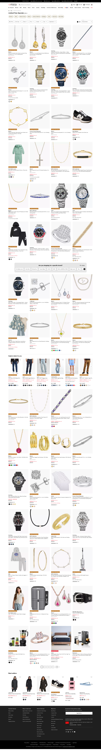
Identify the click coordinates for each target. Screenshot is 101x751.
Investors (52, 717)
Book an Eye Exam (40, 731)
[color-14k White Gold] (9, 101)
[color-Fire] (74, 385)
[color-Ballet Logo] (88, 699)
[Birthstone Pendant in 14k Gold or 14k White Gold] (18, 441)
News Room (53, 723)
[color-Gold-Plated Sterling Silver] (54, 257)
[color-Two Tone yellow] (15, 504)
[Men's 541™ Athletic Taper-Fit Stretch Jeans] (86, 366)
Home (49, 16)
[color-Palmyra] (54, 385)
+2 (75, 385)
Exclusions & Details (73, 724)
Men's (16, 16)
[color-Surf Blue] (66, 385)
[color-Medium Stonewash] (13, 385)
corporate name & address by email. (69, 746)
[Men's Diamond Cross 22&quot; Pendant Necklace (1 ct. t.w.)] (40, 154)
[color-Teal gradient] (13, 544)
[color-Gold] (73, 260)
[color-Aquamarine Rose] (34, 663)
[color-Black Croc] (82, 699)
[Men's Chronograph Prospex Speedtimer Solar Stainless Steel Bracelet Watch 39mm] (61, 196)
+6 (89, 385)
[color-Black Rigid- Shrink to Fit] (25, 385)
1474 (57, 666)
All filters (83, 265)
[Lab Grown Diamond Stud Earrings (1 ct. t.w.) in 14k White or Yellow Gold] (18, 75)
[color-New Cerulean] (72, 385)
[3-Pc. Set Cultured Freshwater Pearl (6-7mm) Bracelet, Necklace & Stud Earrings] (83, 286)
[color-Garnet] (54, 426)
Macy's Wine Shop (40, 721)
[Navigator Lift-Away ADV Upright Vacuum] (83, 559)
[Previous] (9, 37)
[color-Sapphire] (59, 350)
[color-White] (13, 662)
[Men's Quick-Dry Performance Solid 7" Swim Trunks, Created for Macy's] (71, 366)
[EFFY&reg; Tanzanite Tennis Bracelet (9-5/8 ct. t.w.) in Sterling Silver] (40, 196)
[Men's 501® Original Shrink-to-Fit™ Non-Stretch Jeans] (29, 366)
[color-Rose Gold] (77, 260)
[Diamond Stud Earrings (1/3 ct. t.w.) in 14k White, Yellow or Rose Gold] (40, 481)
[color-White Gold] (30, 310)
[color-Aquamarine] (57, 350)
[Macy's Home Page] (12, 4)
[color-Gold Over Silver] (30, 180)
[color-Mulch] (39, 699)
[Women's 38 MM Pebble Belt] (83, 598)
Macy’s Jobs (53, 721)
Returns (9, 719)
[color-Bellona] (56, 385)
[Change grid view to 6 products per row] (79, 21)
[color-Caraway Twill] (80, 385)
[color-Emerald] (56, 350)
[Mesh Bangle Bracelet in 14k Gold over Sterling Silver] (61, 521)
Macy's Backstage (40, 717)
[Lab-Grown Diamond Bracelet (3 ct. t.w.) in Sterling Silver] (40, 116)
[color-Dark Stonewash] (9, 385)
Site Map (52, 725)
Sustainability (53, 727)
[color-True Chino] (86, 385)
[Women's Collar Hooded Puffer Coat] (14, 684)
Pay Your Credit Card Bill (27, 721)
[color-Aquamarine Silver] (38, 663)
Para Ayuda (10, 717)
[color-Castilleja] (88, 385)
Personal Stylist (39, 723)
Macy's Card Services (26, 719)
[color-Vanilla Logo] (86, 699)
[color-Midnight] (82, 385)
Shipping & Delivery (11, 721)
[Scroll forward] (84, 269)
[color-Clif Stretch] (17, 385)
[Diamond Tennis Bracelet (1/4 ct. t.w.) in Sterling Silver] (83, 441)
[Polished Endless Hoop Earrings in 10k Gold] (40, 559)
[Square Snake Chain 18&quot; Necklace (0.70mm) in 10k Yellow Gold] (18, 196)
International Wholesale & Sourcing (57, 719)
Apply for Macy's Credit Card (27, 710)
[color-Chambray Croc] (80, 699)
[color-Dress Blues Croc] (84, 699)
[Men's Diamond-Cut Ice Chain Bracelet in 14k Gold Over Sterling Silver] (18, 401)
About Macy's (53, 710)
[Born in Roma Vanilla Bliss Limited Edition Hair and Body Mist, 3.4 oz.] (71, 684)
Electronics (55, 16)
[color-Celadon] (9, 177)
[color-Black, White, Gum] (73, 139)
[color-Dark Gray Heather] (11, 259)
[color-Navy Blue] (70, 385)
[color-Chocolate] (75, 619)
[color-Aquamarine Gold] (32, 663)
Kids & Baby (61, 16)
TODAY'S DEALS (25, 1)
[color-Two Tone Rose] (13, 504)
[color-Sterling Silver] (52, 257)
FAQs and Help (10, 710)
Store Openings (39, 729)
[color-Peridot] (52, 350)
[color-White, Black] (75, 139)
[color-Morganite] (30, 663)
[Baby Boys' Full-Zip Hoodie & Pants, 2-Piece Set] (18, 154)
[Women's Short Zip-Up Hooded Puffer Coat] (43, 684)
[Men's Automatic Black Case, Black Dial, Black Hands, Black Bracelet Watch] (18, 481)
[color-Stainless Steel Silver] (11, 504)
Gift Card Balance (26, 717)
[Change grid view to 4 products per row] (77, 22)
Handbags (44, 16)
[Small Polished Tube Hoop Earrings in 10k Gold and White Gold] (61, 441)
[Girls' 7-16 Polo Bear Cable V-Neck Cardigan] (18, 598)
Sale (11, 10)
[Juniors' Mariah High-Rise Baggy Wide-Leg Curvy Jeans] (57, 366)
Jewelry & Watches (36, 16)
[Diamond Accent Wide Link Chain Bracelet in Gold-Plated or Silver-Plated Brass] (83, 234)
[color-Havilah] (57, 385)
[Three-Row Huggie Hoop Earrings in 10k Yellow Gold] (40, 441)
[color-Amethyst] (52, 426)
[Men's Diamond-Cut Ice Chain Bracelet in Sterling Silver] (40, 325)
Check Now (79, 724)
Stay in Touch (39, 725)
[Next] (48, 37)
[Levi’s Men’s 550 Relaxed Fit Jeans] (14, 366)
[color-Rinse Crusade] (43, 385)
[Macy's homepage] (9, 10)
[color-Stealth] (84, 385)
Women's (11, 16)
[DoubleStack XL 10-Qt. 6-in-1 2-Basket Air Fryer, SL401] (40, 598)
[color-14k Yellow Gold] (11, 101)
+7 (61, 350)
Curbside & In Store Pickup (41, 710)
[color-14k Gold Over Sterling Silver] (73, 350)
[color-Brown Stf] (31, 385)
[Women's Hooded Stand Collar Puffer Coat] (29, 684)
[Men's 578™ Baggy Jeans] (43, 366)
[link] (18, 56)
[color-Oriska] (59, 385)
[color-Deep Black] (68, 385)
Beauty (29, 16)
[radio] (9, 101)
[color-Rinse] (11, 385)
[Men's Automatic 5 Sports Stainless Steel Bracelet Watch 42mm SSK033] (83, 196)
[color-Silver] (32, 180)
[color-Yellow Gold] (32, 310)
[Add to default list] (20, 359)
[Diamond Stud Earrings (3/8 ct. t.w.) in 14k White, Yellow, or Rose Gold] (40, 286)
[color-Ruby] (54, 350)
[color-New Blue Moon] (41, 385)
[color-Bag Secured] (38, 385)
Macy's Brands (39, 719)
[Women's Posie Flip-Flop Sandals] (86, 684)
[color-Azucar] (52, 385)
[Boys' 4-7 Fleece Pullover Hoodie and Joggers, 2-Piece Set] (18, 559)
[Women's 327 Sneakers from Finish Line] (83, 116)
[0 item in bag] (92, 4)
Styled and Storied (54, 729)
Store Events (39, 727)
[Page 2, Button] (59, 667)
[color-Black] (9, 259)
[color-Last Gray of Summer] (39, 385)
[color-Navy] (11, 177)
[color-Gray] (11, 662)
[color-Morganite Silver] (36, 663)
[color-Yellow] (13, 177)
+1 (18, 385)
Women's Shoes (23, 16)
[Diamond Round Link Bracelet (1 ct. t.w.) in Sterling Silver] (61, 116)
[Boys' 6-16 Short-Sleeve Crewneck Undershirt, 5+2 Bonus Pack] (61, 481)
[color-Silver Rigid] (27, 385)
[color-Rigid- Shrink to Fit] (23, 385)
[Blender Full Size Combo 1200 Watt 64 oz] (18, 638)
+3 (32, 385)
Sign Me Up (79, 713)
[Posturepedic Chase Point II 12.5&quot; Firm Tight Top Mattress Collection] (61, 638)
